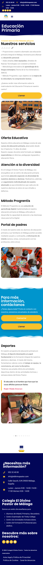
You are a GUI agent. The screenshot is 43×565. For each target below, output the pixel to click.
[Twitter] (5, 10)
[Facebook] (3, 10)
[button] (12, 16)
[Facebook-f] (3, 542)
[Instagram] (8, 10)
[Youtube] (10, 10)
